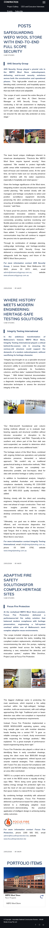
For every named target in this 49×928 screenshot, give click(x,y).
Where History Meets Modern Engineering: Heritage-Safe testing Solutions (23, 309)
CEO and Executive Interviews (32, 7)
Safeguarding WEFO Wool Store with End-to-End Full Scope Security (23, 42)
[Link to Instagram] (39, 925)
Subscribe (19, 11)
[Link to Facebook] (36, 925)
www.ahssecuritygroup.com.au (16, 275)
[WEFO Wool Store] (24, 883)
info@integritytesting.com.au (33, 544)
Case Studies (9, 55)
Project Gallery (12, 7)
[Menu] (44, 2)
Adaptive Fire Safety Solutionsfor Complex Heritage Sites (22, 584)
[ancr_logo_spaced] (11, 2)
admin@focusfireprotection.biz (16, 836)
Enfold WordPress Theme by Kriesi (29, 922)
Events (10, 11)
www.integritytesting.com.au (15, 551)
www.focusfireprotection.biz (15, 839)
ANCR (19, 288)
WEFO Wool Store (13, 903)
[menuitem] (44, 2)
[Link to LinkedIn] (43, 925)
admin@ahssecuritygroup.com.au (17, 272)
